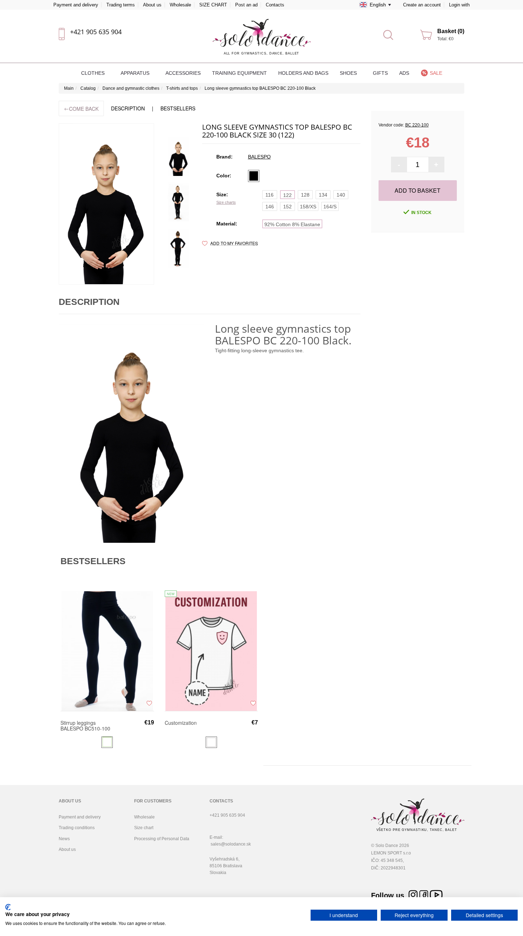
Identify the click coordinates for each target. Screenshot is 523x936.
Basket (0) (450, 31)
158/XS (308, 206)
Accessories (183, 73)
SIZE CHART (213, 4)
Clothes (93, 73)
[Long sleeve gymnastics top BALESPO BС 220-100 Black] (106, 204)
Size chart (143, 827)
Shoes (349, 73)
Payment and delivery (75, 4)
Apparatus (136, 73)
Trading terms (120, 4)
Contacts (275, 4)
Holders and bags (303, 73)
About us (152, 4)
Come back (81, 108)
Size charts (226, 202)
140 (341, 195)
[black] (253, 176)
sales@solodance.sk (231, 844)
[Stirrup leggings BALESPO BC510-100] (107, 651)
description (128, 108)
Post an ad (246, 4)
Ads (404, 73)
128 (305, 195)
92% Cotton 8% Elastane (292, 224)
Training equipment (239, 73)
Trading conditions (77, 827)
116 (269, 195)
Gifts (380, 73)
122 (287, 195)
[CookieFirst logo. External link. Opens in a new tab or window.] (8, 907)
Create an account (422, 4)
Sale (436, 73)
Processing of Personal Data (161, 838)
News (64, 838)
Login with (459, 4)
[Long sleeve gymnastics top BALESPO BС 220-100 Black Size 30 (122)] (178, 156)
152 (287, 206)
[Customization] (211, 651)
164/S (330, 206)
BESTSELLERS (177, 108)
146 (269, 206)
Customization (181, 723)
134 (323, 195)
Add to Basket (417, 190)
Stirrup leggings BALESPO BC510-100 (85, 725)
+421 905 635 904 (96, 31)
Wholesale (180, 4)
